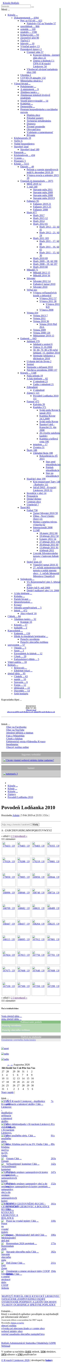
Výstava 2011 (47, 301)
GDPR (52, 1343)
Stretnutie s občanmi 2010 (40, 367)
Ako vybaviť (28, 613)
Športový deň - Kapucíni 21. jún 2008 (47, 427)
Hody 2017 (39, 215)
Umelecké (33, 504)
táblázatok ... (22, 688)
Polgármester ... (28, 86)
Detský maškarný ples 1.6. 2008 (43, 590)
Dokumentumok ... (26, 17)
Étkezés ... (27, 166)
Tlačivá (25, 40)
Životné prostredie (36, 126)
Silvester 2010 (40, 287)
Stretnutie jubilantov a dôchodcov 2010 (44, 357)
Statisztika (30, 1343)
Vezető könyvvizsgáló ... (34, 100)
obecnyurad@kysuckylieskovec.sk (20, 712)
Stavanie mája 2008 (43, 195)
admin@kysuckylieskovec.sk (44, 712)
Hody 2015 (40, 218)
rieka (11, 1019)
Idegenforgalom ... (23, 602)
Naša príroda (35, 375)
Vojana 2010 (41, 321)
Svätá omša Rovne (48, 421)
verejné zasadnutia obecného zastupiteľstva (23, 1334)
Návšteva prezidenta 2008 (42, 370)
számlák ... (27, 29)
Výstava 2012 (48, 298)
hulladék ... (20, 627)
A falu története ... (37, 378)
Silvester (31, 278)
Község (6, 3)
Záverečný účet (29, 37)
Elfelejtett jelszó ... (23, 670)
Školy (32, 450)
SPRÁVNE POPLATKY (43, 1304)
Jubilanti (33, 341)
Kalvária (39, 404)
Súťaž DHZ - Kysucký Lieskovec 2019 (44, 489)
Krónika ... (19, 596)
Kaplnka (39, 407)
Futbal (32, 510)
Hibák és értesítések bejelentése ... (31, 636)
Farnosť (33, 401)
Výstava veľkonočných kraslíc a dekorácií (45, 294)
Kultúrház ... (26, 103)
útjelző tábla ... (16, 673)
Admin (15, 815)
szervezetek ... (16, 645)
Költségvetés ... (29, 35)
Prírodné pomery (35, 118)
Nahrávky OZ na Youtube (41, 23)
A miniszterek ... (29, 89)
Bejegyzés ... (20, 667)
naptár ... (20, 679)
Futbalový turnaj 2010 (44, 284)
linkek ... (20, 610)
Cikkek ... (14, 616)
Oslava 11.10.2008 (42, 347)
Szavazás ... (21, 682)
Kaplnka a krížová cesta (48, 440)
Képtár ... (21, 163)
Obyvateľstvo (34, 129)
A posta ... (19, 158)
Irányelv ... (27, 43)
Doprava (31, 123)
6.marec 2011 (47, 539)
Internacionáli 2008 (42, 527)
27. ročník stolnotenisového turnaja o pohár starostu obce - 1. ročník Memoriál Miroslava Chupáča (47, 572)
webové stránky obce (12, 1331)
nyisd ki (20, 1323)
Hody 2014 (39, 221)
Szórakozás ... (27, 579)
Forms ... (20, 685)
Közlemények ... (24, 155)
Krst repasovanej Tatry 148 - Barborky (46, 483)
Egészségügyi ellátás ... (26, 659)
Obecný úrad (31, 710)
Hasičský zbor (36, 478)
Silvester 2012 (42, 281)
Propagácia (32, 496)
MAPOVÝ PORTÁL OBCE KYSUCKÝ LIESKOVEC (31, 1296)
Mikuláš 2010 (41, 275)
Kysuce (18, 604)
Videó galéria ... (17, 662)
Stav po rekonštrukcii (52, 474)
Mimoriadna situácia (31, 80)
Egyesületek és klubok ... (28, 653)
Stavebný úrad (21, 146)
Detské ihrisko (34, 499)
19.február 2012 (49, 536)
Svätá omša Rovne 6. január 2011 (50, 411)
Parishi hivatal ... (22, 599)
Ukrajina (25, 75)
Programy (20, 161)
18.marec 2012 (48, 533)
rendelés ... (28, 32)
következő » (21, 836)
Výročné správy (30, 46)
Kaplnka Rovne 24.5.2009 (47, 417)
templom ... (40, 444)
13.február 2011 (49, 547)
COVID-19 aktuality (33, 78)
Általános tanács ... (29, 92)
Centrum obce (34, 501)
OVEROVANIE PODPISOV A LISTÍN (22, 1301)
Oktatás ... (20, 647)
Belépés (14, 3)
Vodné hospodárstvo (24, 143)
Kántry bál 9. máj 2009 (38, 587)
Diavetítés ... (22, 690)
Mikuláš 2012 (41, 272)
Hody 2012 (40, 224)
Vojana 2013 (40, 315)
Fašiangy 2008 (40, 209)
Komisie (26, 622)
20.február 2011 (49, 544)
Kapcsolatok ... (15, 630)
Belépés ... (13, 665)
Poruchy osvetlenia (29, 639)
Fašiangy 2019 (42, 204)
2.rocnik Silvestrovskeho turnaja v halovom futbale (46, 556)
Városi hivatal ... (22, 83)
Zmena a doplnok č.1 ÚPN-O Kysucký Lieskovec (43, 63)
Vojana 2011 (39, 318)
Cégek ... (20, 656)
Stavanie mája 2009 (43, 192)
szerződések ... (29, 26)
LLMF (36, 530)
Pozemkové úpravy (31, 49)
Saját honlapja (21, 693)
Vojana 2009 (39, 330)
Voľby (18, 141)
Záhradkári (32, 387)
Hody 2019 (40, 267)
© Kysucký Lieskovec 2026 (15, 1360)
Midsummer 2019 (43, 335)
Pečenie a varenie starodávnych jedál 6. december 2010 (42, 171)
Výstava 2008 (46, 309)
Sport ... (19, 650)
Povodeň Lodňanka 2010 (20, 797)
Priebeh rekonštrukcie (52, 469)
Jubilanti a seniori (42, 344)
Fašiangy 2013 (42, 206)
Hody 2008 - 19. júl (45, 264)
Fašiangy (33, 201)
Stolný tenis (34, 562)
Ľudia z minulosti (43, 384)
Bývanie (31, 135)
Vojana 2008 (41, 332)
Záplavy (33, 393)
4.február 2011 (46, 550)
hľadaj (35, 824)
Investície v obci (36, 493)
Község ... (13, 15)
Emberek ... (28, 338)
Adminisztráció (17, 1343)
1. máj (32, 186)
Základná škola (43, 453)
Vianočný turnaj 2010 (45, 564)
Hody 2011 (41, 238)
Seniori (30, 364)
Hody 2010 (40, 258)
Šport (25, 507)
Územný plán (35, 52)
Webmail (5, 1346)
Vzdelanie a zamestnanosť (40, 132)
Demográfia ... (27, 106)
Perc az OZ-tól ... (31, 20)
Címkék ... (21, 676)
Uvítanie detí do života (39, 361)
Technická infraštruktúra (39, 120)
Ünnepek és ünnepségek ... (36, 181)
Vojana (32, 312)
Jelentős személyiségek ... (27, 607)
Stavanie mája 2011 (43, 189)
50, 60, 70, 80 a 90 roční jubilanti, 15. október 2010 (46, 351)
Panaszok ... (20, 152)
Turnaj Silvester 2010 (45, 513)
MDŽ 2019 (34, 183)
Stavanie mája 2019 (44, 198)
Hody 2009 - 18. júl (45, 261)
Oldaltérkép (42, 1343)
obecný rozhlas (8, 1325)
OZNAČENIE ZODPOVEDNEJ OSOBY (23, 1299)
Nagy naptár (7, 1092)
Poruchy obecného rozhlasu (34, 642)
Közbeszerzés (22, 138)
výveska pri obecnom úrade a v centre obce (23, 1328)
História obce (33, 115)
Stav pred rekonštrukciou (53, 463)
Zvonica (39, 447)
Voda (11, 1016)
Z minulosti (40, 381)
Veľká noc (32, 289)
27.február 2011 (49, 541)
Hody (32, 212)
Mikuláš (32, 269)
